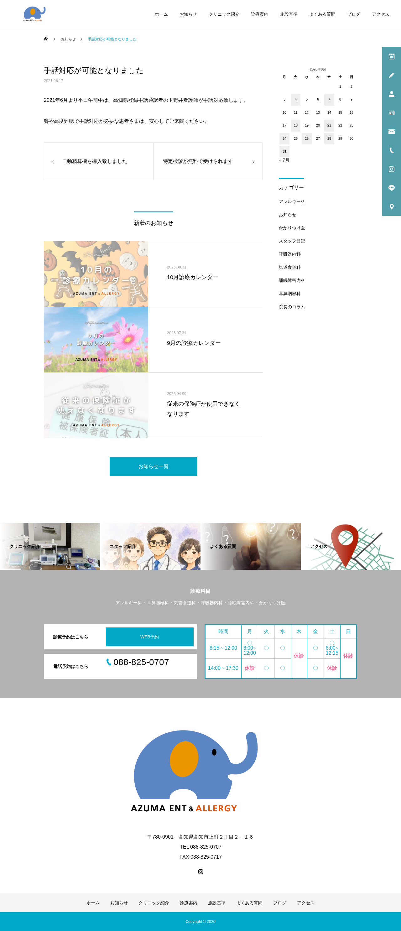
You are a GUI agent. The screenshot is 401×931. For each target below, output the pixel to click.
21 (329, 125)
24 (284, 138)
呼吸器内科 (290, 254)
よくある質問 (322, 14)
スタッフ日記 (292, 240)
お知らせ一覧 (153, 466)
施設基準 (289, 14)
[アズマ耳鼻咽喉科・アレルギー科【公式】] (35, 14)
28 (329, 138)
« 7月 (284, 160)
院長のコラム (292, 306)
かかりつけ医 (292, 227)
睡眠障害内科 (292, 280)
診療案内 (259, 14)
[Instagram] (200, 871)
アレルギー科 (292, 201)
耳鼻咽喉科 (290, 293)
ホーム (161, 14)
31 (284, 151)
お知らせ (188, 14)
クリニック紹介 (224, 14)
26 (307, 138)
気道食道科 (290, 267)
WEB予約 (149, 636)
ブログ (353, 14)
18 (296, 125)
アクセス (380, 14)
